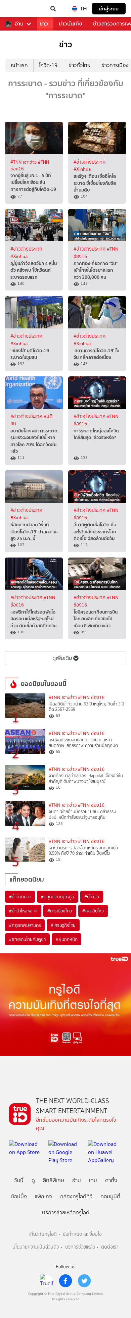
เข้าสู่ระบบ (109, 8)
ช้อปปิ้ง (19, 1196)
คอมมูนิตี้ (110, 1196)
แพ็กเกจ (43, 1196)
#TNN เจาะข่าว (24, 162)
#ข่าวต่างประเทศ (89, 162)
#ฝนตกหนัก (66, 939)
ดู (33, 1180)
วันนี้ (19, 1180)
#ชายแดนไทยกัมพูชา (27, 939)
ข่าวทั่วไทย (79, 65)
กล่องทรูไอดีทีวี (76, 1196)
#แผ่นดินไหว (93, 910)
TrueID (18, 9)
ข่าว (44, 23)
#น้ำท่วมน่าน (20, 896)
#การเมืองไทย (59, 910)
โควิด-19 (48, 65)
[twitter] (84, 1280)
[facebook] (65, 1280)
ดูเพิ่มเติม (62, 658)
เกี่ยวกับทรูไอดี (43, 1234)
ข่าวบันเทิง (70, 23)
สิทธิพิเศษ (53, 1180)
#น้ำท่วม (91, 896)
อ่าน (19, 24)
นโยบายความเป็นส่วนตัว (35, 1247)
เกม (93, 1180)
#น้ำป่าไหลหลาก (23, 910)
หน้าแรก (19, 65)
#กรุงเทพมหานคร (25, 925)
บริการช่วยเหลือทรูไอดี (65, 1212)
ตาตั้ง (111, 1180)
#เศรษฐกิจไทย (63, 925)
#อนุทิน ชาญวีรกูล (57, 896)
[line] (46, 1280)
